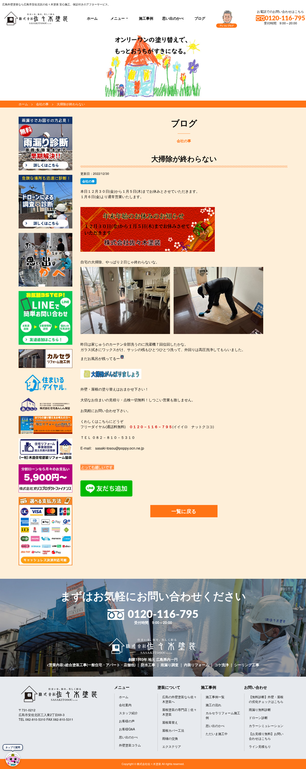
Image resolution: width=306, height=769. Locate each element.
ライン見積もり (260, 746)
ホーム (92, 18)
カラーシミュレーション (266, 725)
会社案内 (125, 705)
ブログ (199, 18)
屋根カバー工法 (173, 730)
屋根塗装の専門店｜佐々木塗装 (179, 711)
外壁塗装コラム (130, 745)
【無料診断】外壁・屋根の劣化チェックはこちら (266, 699)
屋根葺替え (170, 722)
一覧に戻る (183, 511)
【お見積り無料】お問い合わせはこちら (266, 736)
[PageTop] (291, 764)
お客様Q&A (127, 729)
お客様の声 (127, 721)
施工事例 (146, 18)
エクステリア (171, 746)
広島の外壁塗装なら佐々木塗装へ (179, 699)
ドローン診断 (258, 717)
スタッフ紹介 (128, 713)
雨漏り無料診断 (260, 709)
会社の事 (88, 181)
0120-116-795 (285, 18)
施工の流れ (213, 705)
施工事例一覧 (215, 697)
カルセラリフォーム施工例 (223, 715)
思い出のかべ (173, 18)
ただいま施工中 (217, 733)
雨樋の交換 (170, 738)
